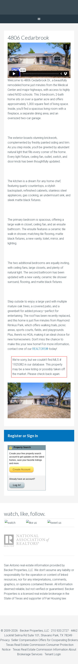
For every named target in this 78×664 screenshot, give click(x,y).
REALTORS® (40, 349)
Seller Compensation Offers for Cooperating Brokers (44, 640)
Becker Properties (39, 7)
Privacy (5, 640)
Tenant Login (53, 654)
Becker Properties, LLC (34, 630)
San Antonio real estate (19, 565)
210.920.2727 (60, 630)
